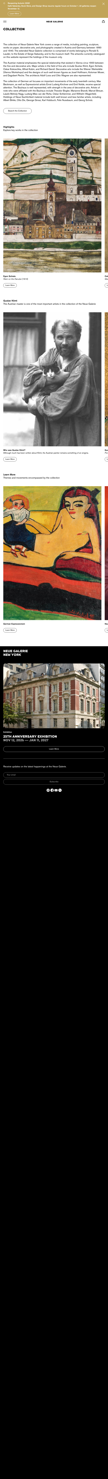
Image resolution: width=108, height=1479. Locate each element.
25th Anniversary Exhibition (30, 736)
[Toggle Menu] (5, 21)
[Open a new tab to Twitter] (60, 790)
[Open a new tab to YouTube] (56, 790)
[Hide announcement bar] (103, 4)
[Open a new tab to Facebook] (52, 790)
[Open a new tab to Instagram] (48, 790)
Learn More (14, 14)
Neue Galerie (54, 22)
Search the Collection (17, 111)
